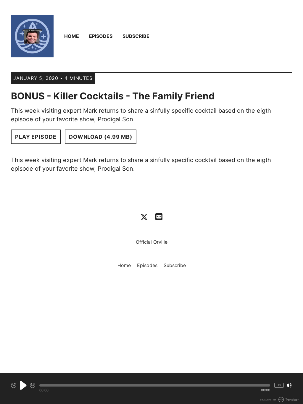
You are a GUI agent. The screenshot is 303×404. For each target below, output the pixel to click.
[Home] (32, 36)
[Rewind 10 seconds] (13, 385)
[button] (154, 385)
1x (279, 385)
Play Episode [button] (36, 137)
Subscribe (136, 36)
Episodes (100, 36)
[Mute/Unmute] (289, 385)
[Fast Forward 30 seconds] (32, 385)
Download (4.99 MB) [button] (100, 137)
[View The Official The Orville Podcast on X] (144, 217)
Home (71, 36)
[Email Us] (158, 216)
